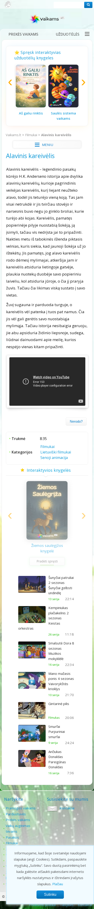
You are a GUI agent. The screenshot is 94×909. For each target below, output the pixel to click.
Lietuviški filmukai (55, 452)
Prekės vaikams (23, 34)
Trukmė (18, 438)
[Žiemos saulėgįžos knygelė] (47, 538)
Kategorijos (22, 452)
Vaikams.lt (13, 135)
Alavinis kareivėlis (56, 135)
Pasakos (12, 837)
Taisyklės (66, 905)
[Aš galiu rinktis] (31, 106)
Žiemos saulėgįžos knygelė (47, 548)
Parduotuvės (16, 814)
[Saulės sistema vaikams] (63, 106)
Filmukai (31, 135)
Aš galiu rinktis (31, 113)
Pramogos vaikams (21, 808)
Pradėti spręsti (47, 561)
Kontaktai (67, 808)
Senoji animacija (54, 457)
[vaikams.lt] (47, 20)
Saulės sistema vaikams (63, 116)
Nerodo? (76, 421)
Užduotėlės (67, 34)
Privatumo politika (42, 905)
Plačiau (57, 884)
